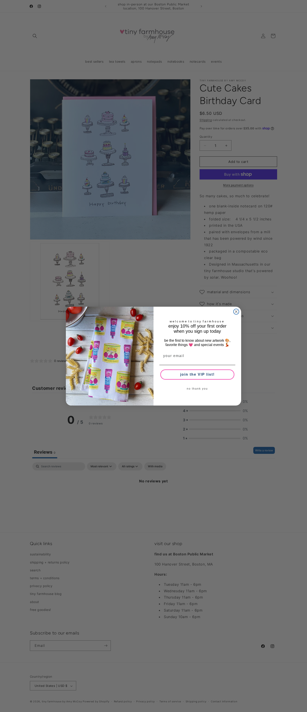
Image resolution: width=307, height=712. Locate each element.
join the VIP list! (197, 374)
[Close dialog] (236, 311)
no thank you (197, 388)
